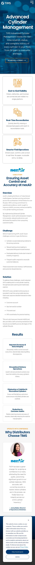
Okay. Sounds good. (17, 552)
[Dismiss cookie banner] (28, 520)
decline (17, 557)
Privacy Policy (24, 547)
